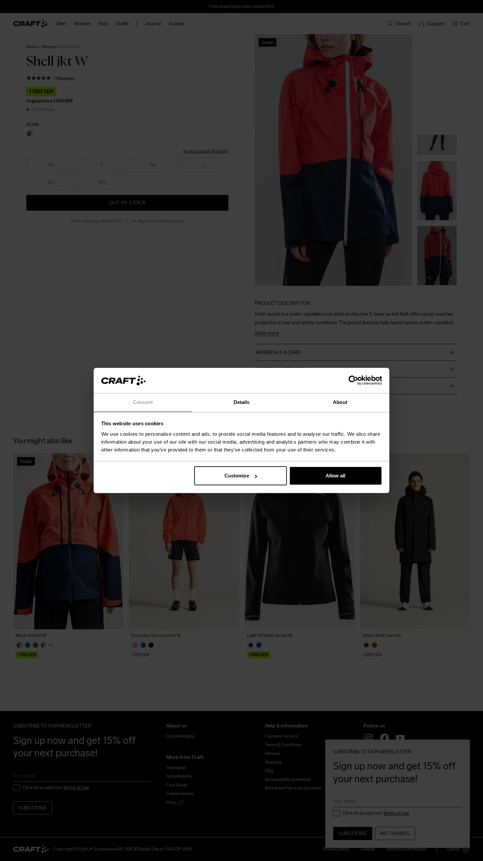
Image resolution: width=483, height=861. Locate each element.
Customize (236, 475)
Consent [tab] (143, 402)
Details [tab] (242, 402)
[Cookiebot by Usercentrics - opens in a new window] (353, 381)
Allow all (335, 475)
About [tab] (340, 402)
